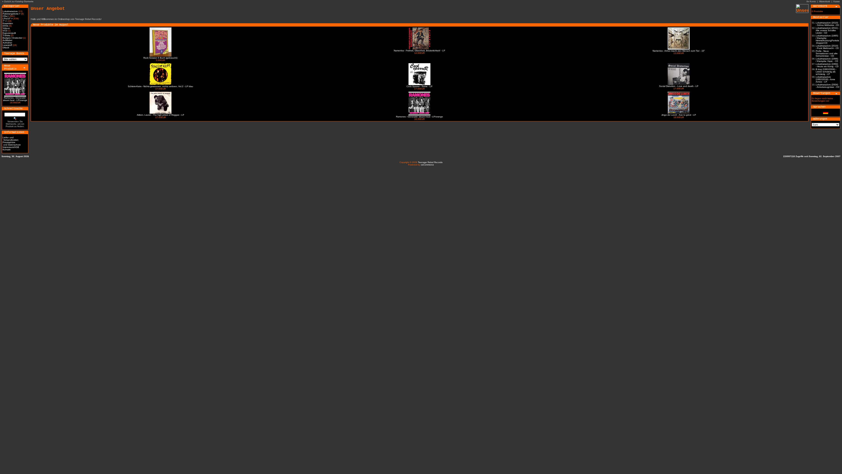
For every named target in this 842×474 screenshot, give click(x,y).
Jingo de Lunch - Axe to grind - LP (678, 115)
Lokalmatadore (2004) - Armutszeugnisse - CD (827, 85)
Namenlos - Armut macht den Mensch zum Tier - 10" (679, 51)
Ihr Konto (811, 1)
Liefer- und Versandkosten (10, 138)
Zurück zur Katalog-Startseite (19, 1)
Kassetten (8, 23)
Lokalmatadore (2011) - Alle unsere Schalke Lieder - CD (827, 30)
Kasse (836, 1)
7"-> (5, 21)
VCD (5, 30)
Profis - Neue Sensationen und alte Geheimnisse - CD (827, 53)
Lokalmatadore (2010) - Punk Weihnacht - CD (827, 47)
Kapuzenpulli (9, 33)
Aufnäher (7, 42)
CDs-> (6, 16)
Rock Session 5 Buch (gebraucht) (160, 58)
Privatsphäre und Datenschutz (12, 143)
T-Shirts (6, 35)
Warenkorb (824, 1)
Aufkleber (7, 40)
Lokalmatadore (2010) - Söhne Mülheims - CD (827, 24)
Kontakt (7, 149)
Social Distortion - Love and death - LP (678, 86)
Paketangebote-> (11, 14)
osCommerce (427, 164)
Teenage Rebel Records (430, 162)
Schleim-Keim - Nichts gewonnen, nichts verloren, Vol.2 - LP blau (160, 86)
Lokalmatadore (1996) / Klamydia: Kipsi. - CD (827, 59)
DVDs (5, 26)
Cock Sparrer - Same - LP (419, 86)
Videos (6, 28)
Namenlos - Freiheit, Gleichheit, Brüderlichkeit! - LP (419, 50)
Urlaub (6, 47)
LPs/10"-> (8, 18)
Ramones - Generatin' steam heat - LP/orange (15, 99)
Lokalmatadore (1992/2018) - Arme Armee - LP (825, 79)
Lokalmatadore (10, 11)
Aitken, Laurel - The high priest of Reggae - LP (160, 115)
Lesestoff (7, 45)
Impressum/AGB (11, 147)
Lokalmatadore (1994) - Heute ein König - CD (827, 65)
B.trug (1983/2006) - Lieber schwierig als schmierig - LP (826, 71)
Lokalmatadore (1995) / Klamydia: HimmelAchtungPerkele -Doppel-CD (827, 39)
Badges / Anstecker (12, 38)
